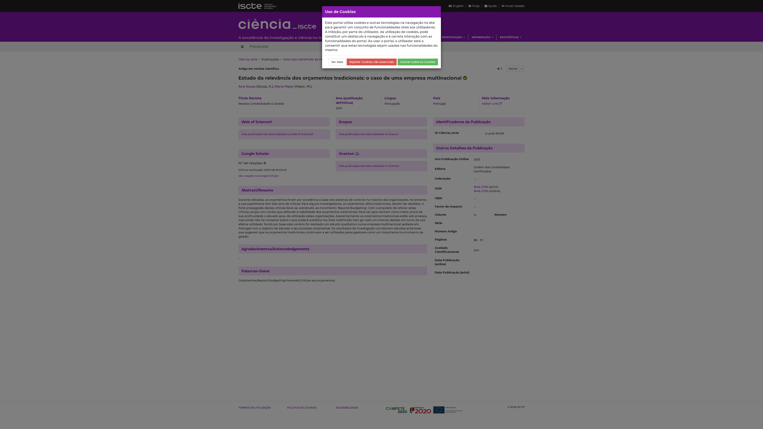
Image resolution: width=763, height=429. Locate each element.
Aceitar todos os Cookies (417, 62)
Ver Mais (337, 62)
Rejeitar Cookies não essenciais (371, 62)
